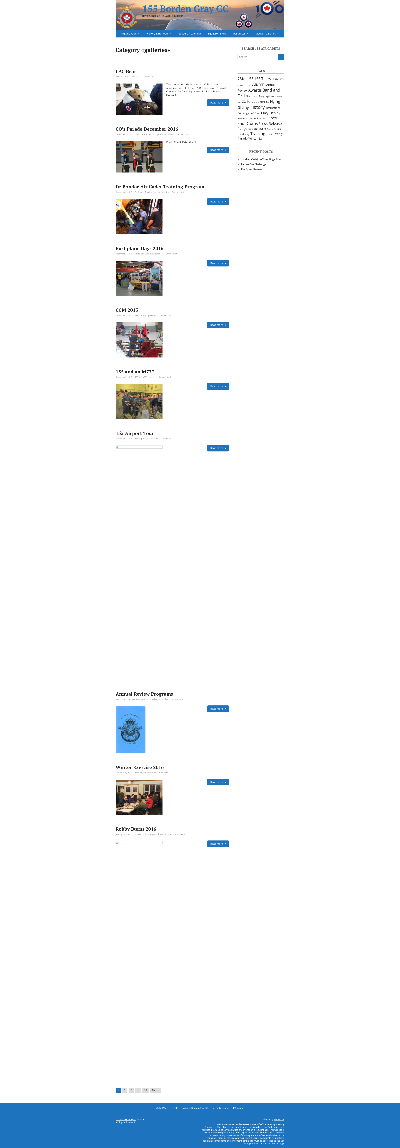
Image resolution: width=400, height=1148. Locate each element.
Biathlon (252, 96)
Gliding (243, 107)
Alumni (259, 84)
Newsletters (242, 119)
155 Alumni (238, 1107)
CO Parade (249, 101)
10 (145, 1090)
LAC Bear (126, 71)
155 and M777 (141, 377)
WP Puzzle (279, 1119)
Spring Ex (271, 129)
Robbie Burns (257, 129)
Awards (255, 90)
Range (242, 128)
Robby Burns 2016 (136, 829)
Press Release (270, 123)
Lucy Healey (270, 112)
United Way (162, 1107)
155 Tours (262, 78)
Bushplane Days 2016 (139, 248)
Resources (239, 33)
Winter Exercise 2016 (140, 767)
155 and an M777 (135, 372)
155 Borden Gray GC (185, 8)
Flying (275, 101)
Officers (252, 118)
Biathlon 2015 (141, 315)
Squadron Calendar (190, 33)
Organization (129, 33)
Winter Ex (255, 138)
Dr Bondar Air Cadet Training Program (160, 187)
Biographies (266, 96)
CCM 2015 (127, 310)
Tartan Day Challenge (253, 164)
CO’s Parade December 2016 (147, 129)
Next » (156, 1090)
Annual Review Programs (144, 694)
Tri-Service (270, 134)
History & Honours (158, 33)
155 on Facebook (220, 1107)
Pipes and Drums (257, 120)
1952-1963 (278, 79)
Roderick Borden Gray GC (195, 1107)
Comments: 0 (149, 76)
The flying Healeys (251, 169)
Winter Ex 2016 (149, 772)
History (257, 107)
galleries (160, 134)
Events (174, 1107)
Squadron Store (217, 33)
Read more (216, 102)
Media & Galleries (265, 33)
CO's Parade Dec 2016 (146, 134)
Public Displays (148, 834)
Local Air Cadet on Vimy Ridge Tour (261, 159)
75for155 (246, 78)
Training (257, 133)
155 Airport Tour (135, 433)
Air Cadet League (245, 85)
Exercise (263, 101)
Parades (169, 134)
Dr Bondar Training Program (147, 192)
